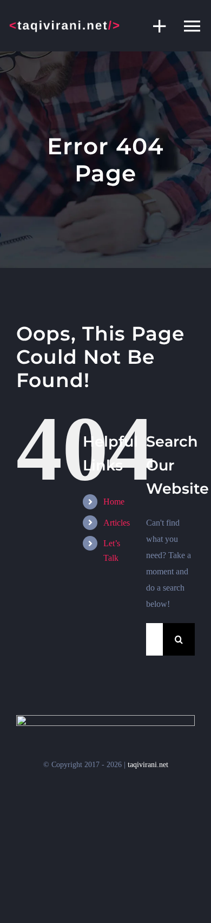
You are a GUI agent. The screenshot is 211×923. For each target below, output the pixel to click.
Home (113, 501)
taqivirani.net (148, 765)
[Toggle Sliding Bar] (154, 25)
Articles (116, 522)
